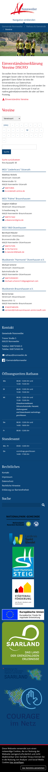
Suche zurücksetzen (11, 159)
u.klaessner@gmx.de (14, 220)
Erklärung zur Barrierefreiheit (15, 489)
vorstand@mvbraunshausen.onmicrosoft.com (25, 310)
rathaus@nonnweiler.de (16, 355)
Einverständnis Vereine (16, 99)
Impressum (7, 477)
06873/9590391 (11, 278)
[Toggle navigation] (24, 21)
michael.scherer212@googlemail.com (21, 281)
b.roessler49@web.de (14, 252)
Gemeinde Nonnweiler (12, 26)
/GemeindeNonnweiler (16, 360)
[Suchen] (43, 505)
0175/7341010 (11, 249)
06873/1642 (10, 217)
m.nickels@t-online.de (15, 191)
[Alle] (6, 125)
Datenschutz (7, 481)
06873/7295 (10, 246)
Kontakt (5, 472)
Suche (6, 151)
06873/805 (9, 188)
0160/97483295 (11, 307)
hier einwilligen (17, 762)
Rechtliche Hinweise (11, 485)
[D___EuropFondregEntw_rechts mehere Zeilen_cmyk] (23, 614)
